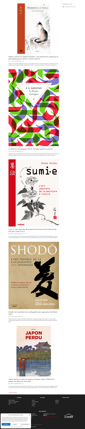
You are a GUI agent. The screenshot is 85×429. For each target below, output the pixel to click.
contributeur (12, 61)
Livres (23, 61)
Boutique (50, 10)
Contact (56, 10)
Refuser (15, 424)
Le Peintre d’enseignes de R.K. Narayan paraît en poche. (30, 149)
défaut (22, 233)
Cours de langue (35, 10)
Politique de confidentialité (19, 426)
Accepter (6, 424)
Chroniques (42, 10)
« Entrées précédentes (12, 392)
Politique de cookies (11, 426)
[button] (29, 415)
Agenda (28, 10)
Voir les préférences (25, 424)
